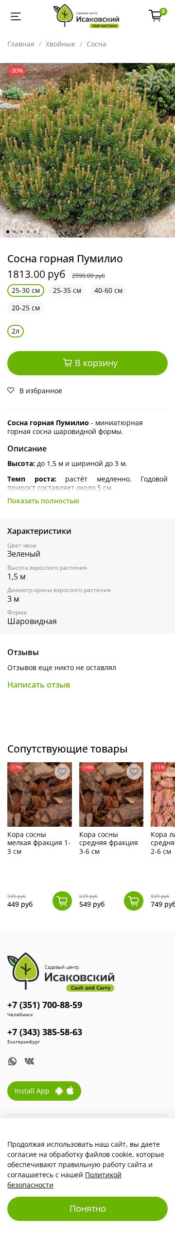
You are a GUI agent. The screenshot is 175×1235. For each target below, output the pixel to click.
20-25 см (26, 307)
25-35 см (67, 290)
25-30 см (26, 290)
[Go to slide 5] (35, 231)
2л (15, 331)
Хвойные (60, 43)
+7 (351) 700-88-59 (44, 1004)
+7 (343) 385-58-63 (44, 1032)
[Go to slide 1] (7, 231)
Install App (35, 1090)
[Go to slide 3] (21, 231)
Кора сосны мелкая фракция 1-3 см (38, 842)
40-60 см (108, 290)
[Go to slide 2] (14, 231)
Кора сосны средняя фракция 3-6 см (108, 842)
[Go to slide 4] (28, 231)
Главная (21, 43)
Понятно (88, 1208)
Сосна (96, 43)
